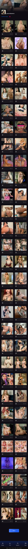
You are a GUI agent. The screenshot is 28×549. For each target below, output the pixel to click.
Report (7, 548)
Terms (10, 548)
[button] (26, 2)
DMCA (15, 548)
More (14, 530)
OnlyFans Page (4, 16)
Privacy (13, 548)
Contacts (20, 548)
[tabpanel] (14, 271)
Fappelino (14, 2)
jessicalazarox (10, 13)
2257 (17, 548)
